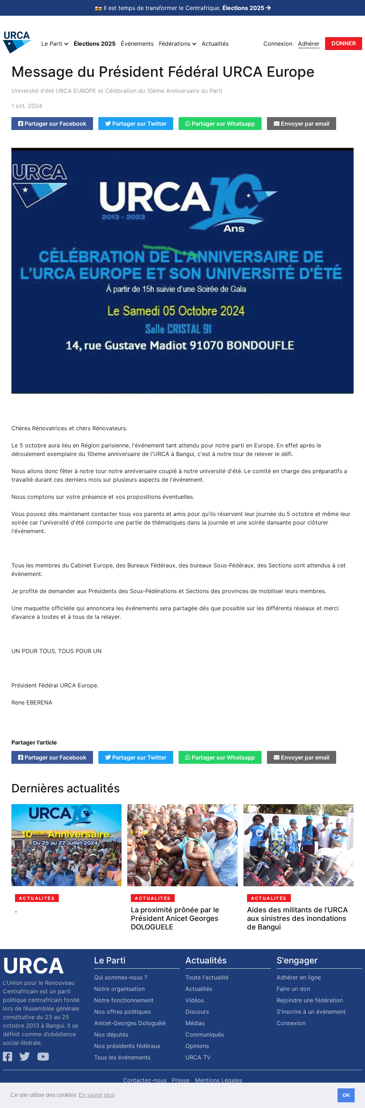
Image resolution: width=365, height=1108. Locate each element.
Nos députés (111, 1034)
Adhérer (308, 43)
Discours (197, 1011)
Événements (137, 43)
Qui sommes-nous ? (120, 977)
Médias (195, 1023)
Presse (181, 1080)
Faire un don (293, 988)
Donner (343, 43)
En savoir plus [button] (97, 1095)
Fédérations (175, 43)
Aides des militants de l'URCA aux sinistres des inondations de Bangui (297, 918)
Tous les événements (122, 1057)
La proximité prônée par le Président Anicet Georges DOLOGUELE (175, 918)
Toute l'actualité (206, 977)
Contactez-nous (144, 1080)
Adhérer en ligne (299, 977)
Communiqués (204, 1034)
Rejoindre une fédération (310, 1000)
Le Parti (52, 43)
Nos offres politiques (122, 1011)
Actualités (215, 43)
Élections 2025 (94, 43)
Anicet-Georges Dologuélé (130, 1023)
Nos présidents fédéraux (127, 1045)
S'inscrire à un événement (311, 1011)
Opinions (197, 1045)
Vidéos (194, 1000)
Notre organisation (119, 988)
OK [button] (346, 1095)
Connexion (277, 43)
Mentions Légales (218, 1080)
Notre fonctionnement (124, 1000)
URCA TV (198, 1057)
